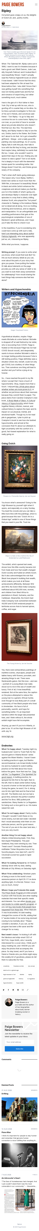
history (21, 978)
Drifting (5, 1094)
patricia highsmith (9, 978)
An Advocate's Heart (11, 1178)
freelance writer (19, 966)
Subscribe (19, 1049)
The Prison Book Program (13, 893)
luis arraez (31, 966)
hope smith (19, 983)
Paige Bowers (6, 25)
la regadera (31, 978)
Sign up (19, 1224)
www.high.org (7, 736)
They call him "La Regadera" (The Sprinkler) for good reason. (19, 774)
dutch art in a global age (11, 970)
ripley (30, 974)
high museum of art (9, 974)
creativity (6, 966)
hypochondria (7, 983)
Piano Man (6, 1132)
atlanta (22, 974)
